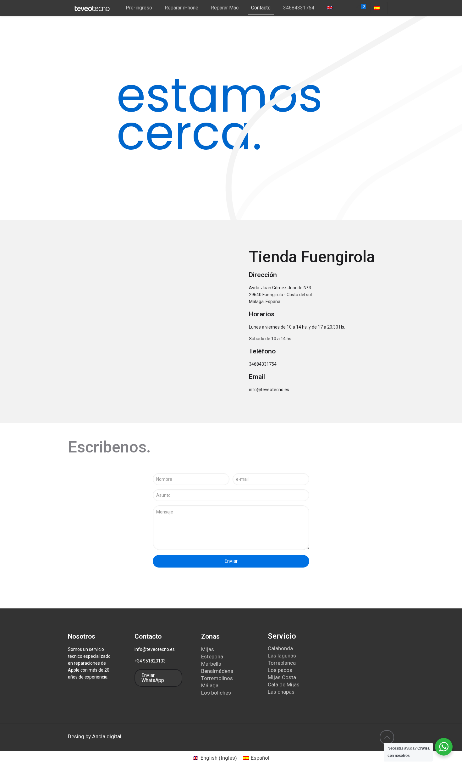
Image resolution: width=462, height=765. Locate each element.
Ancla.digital (106, 736)
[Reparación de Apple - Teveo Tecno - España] (92, 8)
